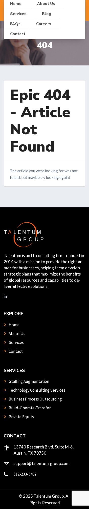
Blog (46, 13)
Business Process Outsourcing (35, 399)
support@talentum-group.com (41, 463)
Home (14, 324)
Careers (44, 24)
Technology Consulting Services (37, 390)
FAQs (15, 24)
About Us (17, 333)
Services (18, 13)
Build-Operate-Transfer (30, 408)
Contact (17, 34)
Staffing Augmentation (29, 381)
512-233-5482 (25, 474)
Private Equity (21, 416)
